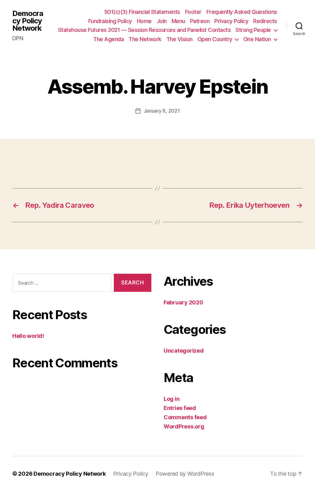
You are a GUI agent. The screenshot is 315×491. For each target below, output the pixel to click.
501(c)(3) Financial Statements (142, 12)
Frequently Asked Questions (241, 12)
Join (162, 21)
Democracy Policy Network (27, 21)
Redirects (265, 21)
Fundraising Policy (110, 21)
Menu (178, 21)
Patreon (200, 21)
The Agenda (108, 39)
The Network (145, 39)
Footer (193, 12)
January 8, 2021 (162, 111)
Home (144, 21)
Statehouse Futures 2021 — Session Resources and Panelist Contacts (144, 30)
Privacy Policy (231, 21)
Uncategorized (184, 350)
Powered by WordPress (185, 473)
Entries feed (180, 408)
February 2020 (183, 302)
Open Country (214, 39)
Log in (171, 399)
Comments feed (185, 417)
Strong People (253, 30)
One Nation (257, 39)
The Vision (179, 39)
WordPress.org (184, 426)
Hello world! (28, 336)
